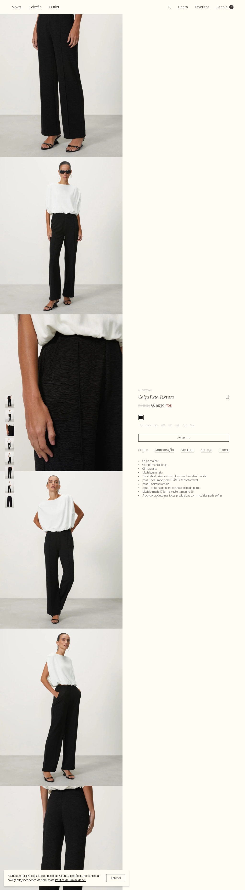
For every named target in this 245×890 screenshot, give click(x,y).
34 (141, 425)
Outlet (54, 7)
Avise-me (184, 437)
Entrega (206, 450)
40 (163, 425)
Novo (16, 7)
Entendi (116, 878)
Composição (164, 450)
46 (184, 425)
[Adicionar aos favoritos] (227, 396)
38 (156, 425)
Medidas (187, 450)
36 (148, 425)
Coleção (35, 7)
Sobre (143, 450)
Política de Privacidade (70, 880)
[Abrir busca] (169, 7)
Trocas (224, 450)
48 (192, 425)
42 (170, 425)
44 (177, 425)
